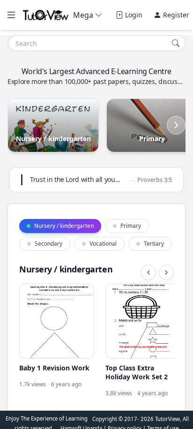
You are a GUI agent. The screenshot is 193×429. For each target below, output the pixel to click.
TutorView (167, 418)
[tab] (60, 226)
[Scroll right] (176, 125)
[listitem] (56, 345)
